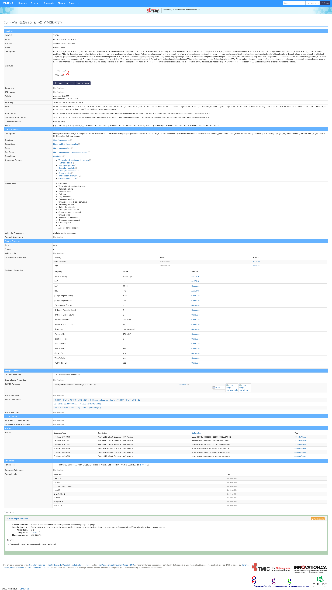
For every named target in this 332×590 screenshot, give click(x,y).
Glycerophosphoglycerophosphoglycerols (70, 152)
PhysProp (256, 261)
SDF (66, 83)
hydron (112, 400)
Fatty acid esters (65, 162)
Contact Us (74, 3)
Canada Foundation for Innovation (76, 565)
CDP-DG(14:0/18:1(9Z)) (78, 400)
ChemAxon (195, 286)
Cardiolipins (58, 156)
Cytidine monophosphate (99, 400)
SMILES (80, 83)
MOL (60, 83)
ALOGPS (195, 276)
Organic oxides (64, 173)
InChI (87, 83)
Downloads (48, 3)
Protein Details (318, 519)
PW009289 (183, 384)
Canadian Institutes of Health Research (45, 565)
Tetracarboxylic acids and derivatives (73, 160)
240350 (143, 464)
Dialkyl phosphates (66, 165)
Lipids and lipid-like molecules (65, 144)
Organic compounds (61, 140)
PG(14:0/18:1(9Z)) (60, 400)
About (61, 3)
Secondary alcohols (66, 168)
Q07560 (34, 532)
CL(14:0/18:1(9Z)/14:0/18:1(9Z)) (129, 400)
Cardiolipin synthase (18, 518)
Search (34, 3)
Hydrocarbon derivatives (68, 175)
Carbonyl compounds (67, 178)
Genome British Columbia (39, 567)
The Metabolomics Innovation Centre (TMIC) (116, 565)
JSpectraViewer (300, 437)
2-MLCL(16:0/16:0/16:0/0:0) (64, 407)
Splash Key (196, 433)
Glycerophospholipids (62, 148)
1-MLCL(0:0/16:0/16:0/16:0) (90, 404)
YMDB (8, 3)
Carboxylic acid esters (67, 170)
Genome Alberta (17, 567)
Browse (22, 3)
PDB (72, 83)
